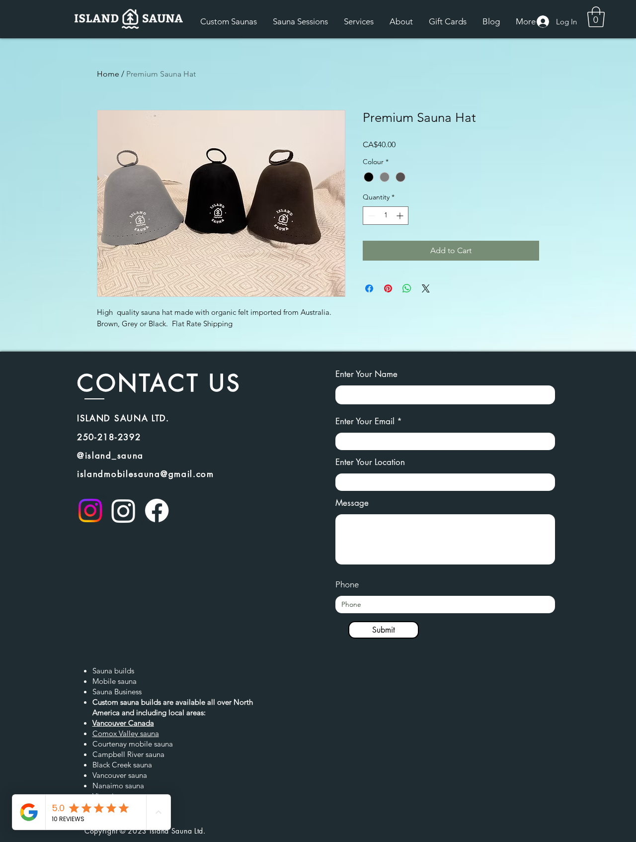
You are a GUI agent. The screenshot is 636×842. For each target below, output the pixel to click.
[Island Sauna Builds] (90, 510)
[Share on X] (426, 288)
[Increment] (401, 215)
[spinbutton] (386, 215)
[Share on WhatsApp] (407, 288)
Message (352, 503)
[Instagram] (123, 510)
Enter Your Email (365, 421)
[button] (596, 16)
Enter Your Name (366, 374)
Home (108, 74)
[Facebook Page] (156, 510)
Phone (347, 584)
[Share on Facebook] (369, 288)
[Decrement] (370, 215)
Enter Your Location (370, 462)
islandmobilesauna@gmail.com (145, 473)
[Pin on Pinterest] (388, 288)
